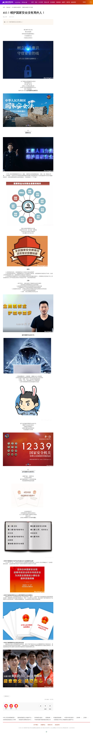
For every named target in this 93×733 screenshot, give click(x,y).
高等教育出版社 (38, 717)
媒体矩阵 (73, 2)
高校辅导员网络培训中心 (25, 719)
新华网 (78, 717)
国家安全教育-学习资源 (27, 7)
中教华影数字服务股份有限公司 (42, 719)
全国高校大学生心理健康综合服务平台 (63, 719)
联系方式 (50, 724)
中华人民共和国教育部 (9, 717)
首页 (32, 2)
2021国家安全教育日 (16, 7)
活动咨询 (57, 724)
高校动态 (8, 7)
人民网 (85, 717)
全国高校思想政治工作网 (9, 719)
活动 (36, 2)
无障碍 (84, 2)
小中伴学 (40, 2)
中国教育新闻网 (57, 717)
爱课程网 (48, 717)
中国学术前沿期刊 (69, 717)
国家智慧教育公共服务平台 (24, 717)
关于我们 (35, 724)
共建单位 (43, 724)
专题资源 (58, 2)
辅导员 (68, 2)
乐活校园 (52, 2)
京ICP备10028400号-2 (45, 727)
